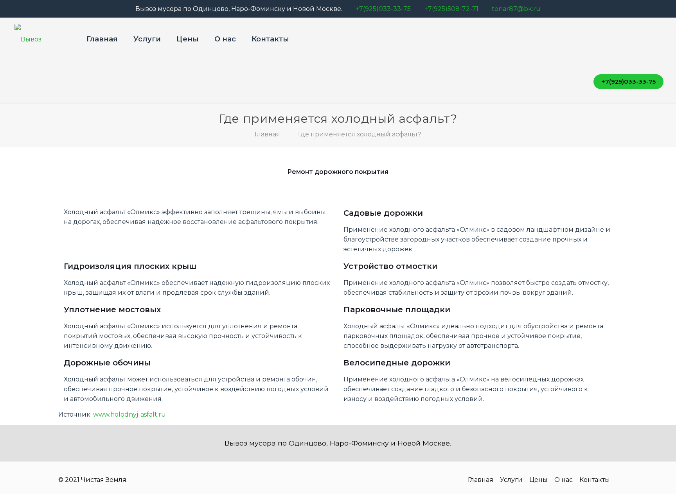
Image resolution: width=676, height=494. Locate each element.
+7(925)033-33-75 (383, 9)
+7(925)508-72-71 (451, 9)
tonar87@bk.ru (516, 9)
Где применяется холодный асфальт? (359, 134)
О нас (563, 479)
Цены (538, 479)
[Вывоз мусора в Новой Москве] (40, 39)
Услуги (511, 479)
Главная (267, 134)
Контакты (594, 479)
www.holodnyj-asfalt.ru (129, 414)
